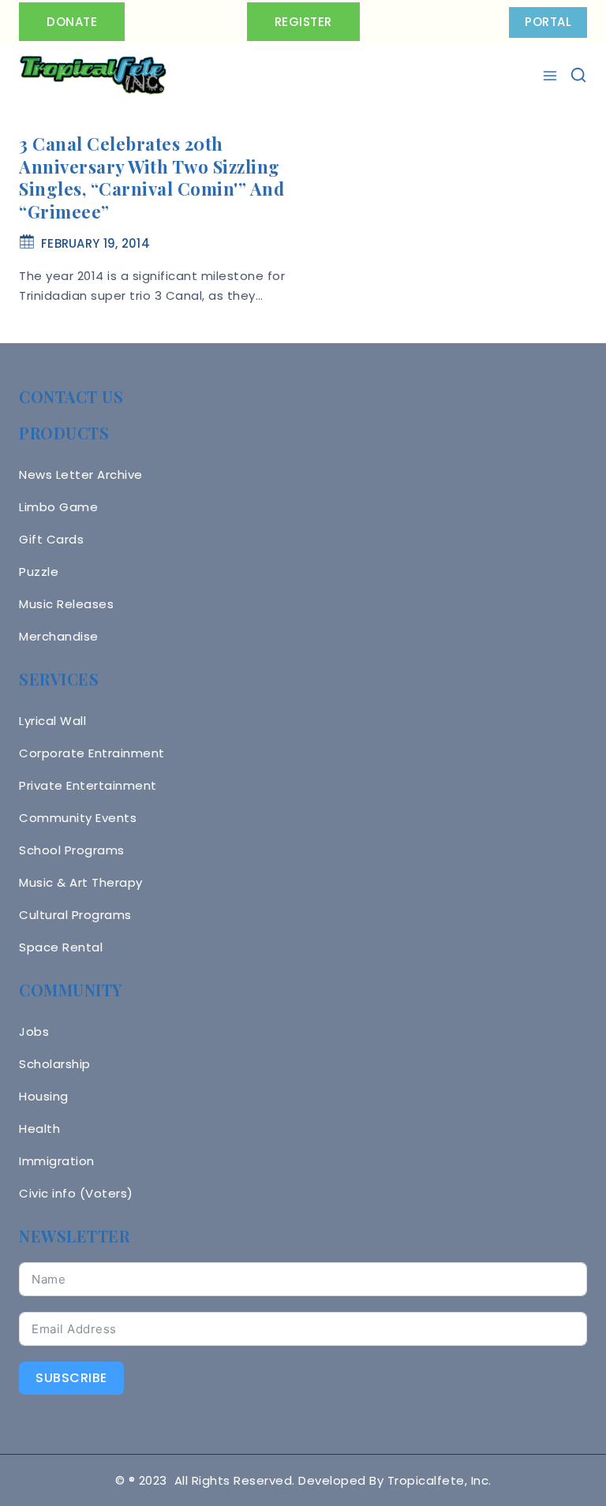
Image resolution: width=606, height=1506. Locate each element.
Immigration (57, 1161)
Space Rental (61, 947)
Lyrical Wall (52, 720)
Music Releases (66, 604)
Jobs (34, 1031)
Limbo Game (58, 507)
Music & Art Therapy (81, 882)
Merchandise (59, 636)
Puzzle (38, 571)
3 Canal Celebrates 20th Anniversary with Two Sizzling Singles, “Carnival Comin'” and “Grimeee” (151, 177)
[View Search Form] (578, 75)
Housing (44, 1096)
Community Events (78, 817)
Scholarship (55, 1064)
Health (39, 1128)
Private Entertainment (88, 785)
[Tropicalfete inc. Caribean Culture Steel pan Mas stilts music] (93, 75)
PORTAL (548, 21)
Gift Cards (51, 539)
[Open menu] (552, 76)
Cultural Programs (75, 914)
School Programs (72, 850)
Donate (72, 21)
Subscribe (71, 1378)
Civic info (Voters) (76, 1193)
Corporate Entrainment (92, 753)
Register (303, 21)
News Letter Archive (81, 474)
